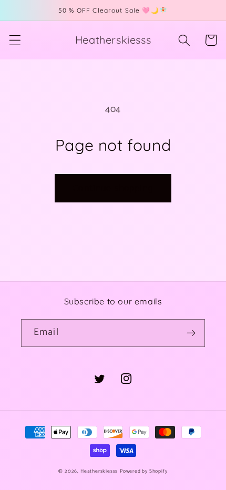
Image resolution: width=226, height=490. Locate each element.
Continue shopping (113, 188)
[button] (15, 40)
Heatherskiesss (99, 471)
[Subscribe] (191, 333)
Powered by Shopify (144, 471)
